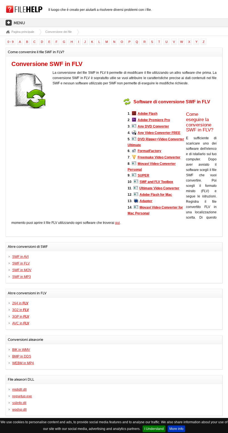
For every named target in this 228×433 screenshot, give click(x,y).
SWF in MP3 (21, 277)
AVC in (20, 323)
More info (176, 429)
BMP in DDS (21, 356)
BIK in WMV (21, 350)
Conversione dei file (58, 31)
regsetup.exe (22, 396)
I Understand (154, 429)
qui (117, 223)
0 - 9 (11, 41)
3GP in (20, 317)
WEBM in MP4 (23, 363)
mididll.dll (19, 390)
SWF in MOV (21, 270)
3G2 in (20, 310)
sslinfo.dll (19, 403)
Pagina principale (22, 31)
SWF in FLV (21, 263)
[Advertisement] (87, 132)
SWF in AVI (20, 257)
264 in (20, 303)
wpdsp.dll (19, 410)
